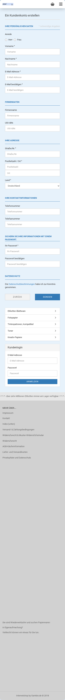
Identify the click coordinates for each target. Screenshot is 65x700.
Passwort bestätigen (14, 258)
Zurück (17, 297)
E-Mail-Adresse (12, 71)
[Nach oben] (56, 695)
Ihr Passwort (11, 245)
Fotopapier (13, 317)
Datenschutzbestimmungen (22, 284)
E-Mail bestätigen (13, 84)
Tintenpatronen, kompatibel (21, 324)
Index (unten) (8, 424)
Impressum (7, 413)
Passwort (12, 367)
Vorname (9, 46)
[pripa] (6, 4)
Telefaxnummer (12, 218)
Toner (10, 331)
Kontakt (6, 418)
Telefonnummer (12, 206)
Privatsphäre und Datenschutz (16, 457)
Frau (19, 39)
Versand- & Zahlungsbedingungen (18, 429)
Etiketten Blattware (17, 311)
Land (7, 180)
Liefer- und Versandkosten (15, 452)
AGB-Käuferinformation (13, 446)
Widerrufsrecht (9, 441)
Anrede (8, 34)
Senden (47, 297)
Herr (10, 39)
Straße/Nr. (10, 148)
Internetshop (22, 695)
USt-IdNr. (9, 123)
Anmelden (32, 381)
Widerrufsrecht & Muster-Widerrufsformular (23, 435)
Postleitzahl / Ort (13, 161)
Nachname (10, 59)
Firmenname (11, 110)
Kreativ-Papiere (15, 337)
